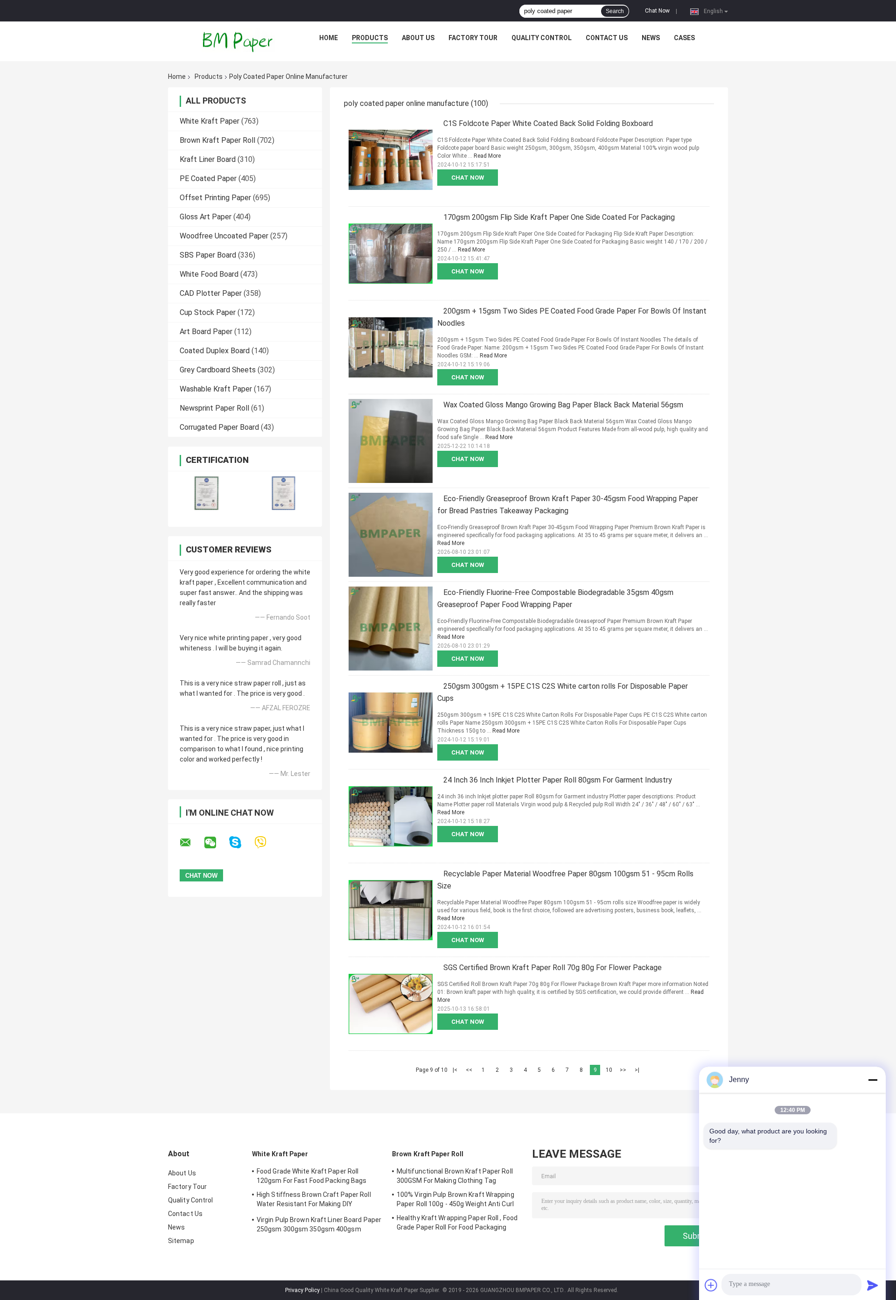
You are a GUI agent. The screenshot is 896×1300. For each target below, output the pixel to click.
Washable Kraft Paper (216, 388)
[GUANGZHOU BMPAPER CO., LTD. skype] (241, 842)
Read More (487, 156)
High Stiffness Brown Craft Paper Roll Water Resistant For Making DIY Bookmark (314, 1200)
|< (455, 1070)
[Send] (872, 1285)
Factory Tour (472, 38)
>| (637, 1070)
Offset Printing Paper (215, 197)
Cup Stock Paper (208, 312)
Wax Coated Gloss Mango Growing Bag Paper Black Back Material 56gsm (563, 404)
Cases (684, 38)
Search (615, 11)
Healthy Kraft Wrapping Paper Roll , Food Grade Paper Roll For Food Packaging (457, 1222)
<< (469, 1070)
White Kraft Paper (209, 121)
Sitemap (181, 1240)
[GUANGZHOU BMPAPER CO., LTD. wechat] (216, 843)
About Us (418, 38)
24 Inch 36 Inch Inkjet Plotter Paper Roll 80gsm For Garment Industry (557, 780)
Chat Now (657, 10)
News (651, 38)
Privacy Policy (302, 1290)
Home (328, 38)
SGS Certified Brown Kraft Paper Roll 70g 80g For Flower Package (552, 967)
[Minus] (872, 1079)
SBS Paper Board (208, 255)
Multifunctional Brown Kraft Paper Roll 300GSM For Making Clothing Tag (455, 1175)
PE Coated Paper (208, 178)
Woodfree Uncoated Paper (224, 235)
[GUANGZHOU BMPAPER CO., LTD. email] (191, 843)
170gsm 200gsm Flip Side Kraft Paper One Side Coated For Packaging (559, 217)
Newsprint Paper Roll (214, 408)
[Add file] (711, 1285)
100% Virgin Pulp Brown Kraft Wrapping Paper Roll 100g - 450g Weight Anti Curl (455, 1199)
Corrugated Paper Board (219, 427)
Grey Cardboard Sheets (218, 369)
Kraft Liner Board (208, 159)
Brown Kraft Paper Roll (217, 140)
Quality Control (541, 38)
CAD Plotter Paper (211, 293)
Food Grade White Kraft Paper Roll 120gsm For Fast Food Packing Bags (311, 1175)
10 (609, 1070)
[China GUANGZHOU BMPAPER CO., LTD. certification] (206, 493)
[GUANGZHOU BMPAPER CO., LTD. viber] (266, 842)
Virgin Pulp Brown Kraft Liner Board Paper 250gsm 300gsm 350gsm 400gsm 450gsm (319, 1226)
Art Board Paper (206, 331)
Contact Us (607, 38)
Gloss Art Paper (205, 216)
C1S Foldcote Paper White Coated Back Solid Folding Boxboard (548, 123)
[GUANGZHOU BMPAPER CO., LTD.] (238, 40)
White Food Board (209, 274)
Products (370, 38)
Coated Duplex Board (215, 350)
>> (623, 1070)
